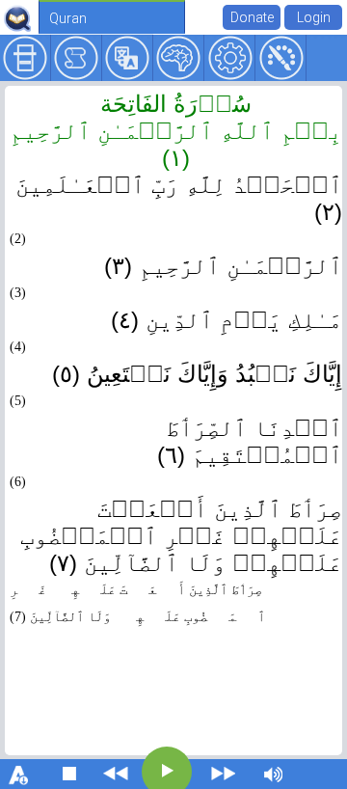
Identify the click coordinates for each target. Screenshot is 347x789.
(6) (18, 482)
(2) (18, 238)
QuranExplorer (17, 18)
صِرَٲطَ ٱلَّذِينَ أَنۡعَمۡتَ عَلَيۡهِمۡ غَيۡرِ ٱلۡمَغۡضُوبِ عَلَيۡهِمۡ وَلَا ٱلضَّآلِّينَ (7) (137, 603)
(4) (18, 347)
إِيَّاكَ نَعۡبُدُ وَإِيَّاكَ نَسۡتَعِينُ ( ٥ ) (197, 374)
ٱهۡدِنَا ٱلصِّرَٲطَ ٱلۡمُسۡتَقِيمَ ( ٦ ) (249, 441)
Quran (68, 18)
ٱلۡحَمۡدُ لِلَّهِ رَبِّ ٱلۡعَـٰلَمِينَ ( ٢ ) (178, 198)
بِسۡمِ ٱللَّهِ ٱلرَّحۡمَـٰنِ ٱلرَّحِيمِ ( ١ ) (176, 144)
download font (19, 773)
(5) (18, 401)
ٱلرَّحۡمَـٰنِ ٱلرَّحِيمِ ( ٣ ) (223, 266)
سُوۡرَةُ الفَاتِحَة (176, 104)
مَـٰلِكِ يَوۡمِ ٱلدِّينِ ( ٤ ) (226, 320)
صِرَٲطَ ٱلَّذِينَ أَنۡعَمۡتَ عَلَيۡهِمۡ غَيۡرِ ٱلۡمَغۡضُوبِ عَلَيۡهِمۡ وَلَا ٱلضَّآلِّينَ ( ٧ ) (181, 536)
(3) (18, 293)
